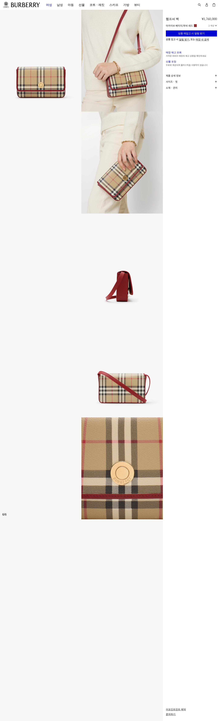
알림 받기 (184, 39)
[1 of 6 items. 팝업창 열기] (40, 61)
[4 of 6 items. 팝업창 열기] (81, 264)
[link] (176, 709)
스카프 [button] (113, 5)
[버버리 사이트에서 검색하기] (199, 5)
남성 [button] (60, 5)
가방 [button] (126, 5)
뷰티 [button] (137, 5)
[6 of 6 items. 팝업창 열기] (81, 468)
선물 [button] (82, 5)
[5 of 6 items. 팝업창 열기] (81, 366)
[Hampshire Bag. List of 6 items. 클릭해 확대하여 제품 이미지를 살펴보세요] (81, 264)
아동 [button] (71, 5)
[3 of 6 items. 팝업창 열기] (81, 163)
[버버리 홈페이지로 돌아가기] (25, 5)
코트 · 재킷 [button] (97, 5)
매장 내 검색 (202, 39)
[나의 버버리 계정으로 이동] (207, 5)
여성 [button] (49, 5)
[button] (191, 33)
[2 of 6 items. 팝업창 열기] (122, 61)
